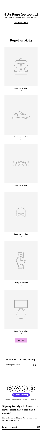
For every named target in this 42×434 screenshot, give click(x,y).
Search (7, 399)
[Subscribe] (38, 427)
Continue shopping (21, 22)
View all (21, 340)
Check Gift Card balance (19, 399)
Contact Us (33, 399)
